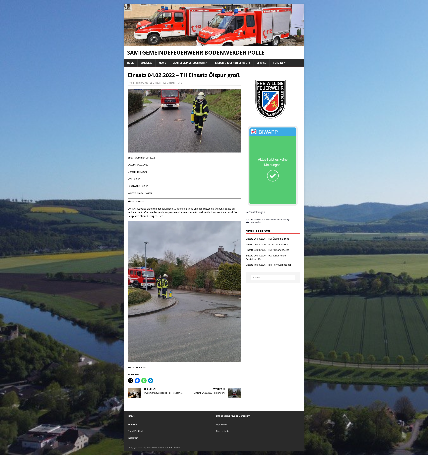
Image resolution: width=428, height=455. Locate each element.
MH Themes (174, 447)
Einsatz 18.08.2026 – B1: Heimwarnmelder (268, 264)
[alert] (273, 221)
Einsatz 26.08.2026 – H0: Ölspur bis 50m (267, 238)
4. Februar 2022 (140, 82)
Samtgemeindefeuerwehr (189, 62)
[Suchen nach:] (272, 277)
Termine (278, 62)
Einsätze (146, 62)
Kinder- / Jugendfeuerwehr (232, 62)
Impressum (222, 424)
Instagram (133, 437)
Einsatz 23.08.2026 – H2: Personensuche (267, 249)
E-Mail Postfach (135, 430)
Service (261, 62)
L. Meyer (157, 82)
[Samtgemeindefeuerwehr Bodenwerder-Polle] (214, 43)
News (162, 62)
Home (130, 62)
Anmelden (133, 424)
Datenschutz (222, 430)
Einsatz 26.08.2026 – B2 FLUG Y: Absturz (267, 244)
